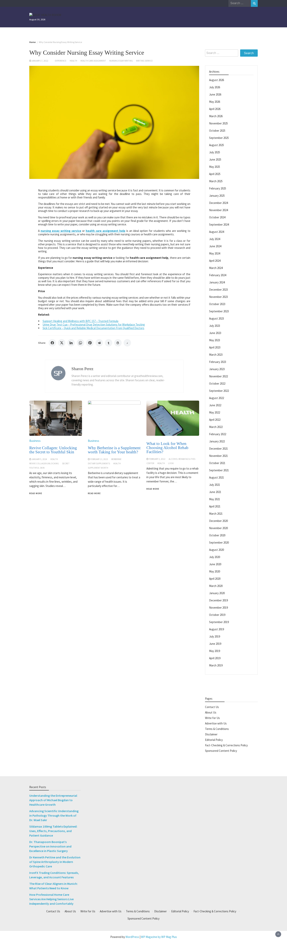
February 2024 (217, 275)
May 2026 (214, 101)
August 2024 (216, 231)
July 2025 (214, 152)
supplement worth (98, 467)
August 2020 (216, 549)
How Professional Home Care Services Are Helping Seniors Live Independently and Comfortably (51, 899)
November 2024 (218, 210)
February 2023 (217, 361)
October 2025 (217, 130)
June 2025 (215, 159)
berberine (116, 459)
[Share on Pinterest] (90, 342)
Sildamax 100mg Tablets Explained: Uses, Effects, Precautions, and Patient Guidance (53, 830)
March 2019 (216, 665)
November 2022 (218, 376)
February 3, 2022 (157, 459)
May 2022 (214, 412)
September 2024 (219, 224)
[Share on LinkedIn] (71, 342)
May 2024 (214, 253)
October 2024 (217, 217)
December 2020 (218, 520)
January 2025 (217, 195)
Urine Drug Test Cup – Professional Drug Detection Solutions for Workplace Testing (94, 324)
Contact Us (212, 707)
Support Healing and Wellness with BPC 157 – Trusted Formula (80, 321)
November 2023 (218, 296)
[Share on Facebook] (52, 342)
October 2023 (217, 304)
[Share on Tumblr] (108, 342)
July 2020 (214, 557)
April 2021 (214, 506)
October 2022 (217, 383)
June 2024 (215, 246)
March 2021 (216, 513)
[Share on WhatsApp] (80, 342)
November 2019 (218, 607)
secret (66, 463)
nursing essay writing (121, 60)
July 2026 (214, 87)
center (150, 463)
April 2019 (214, 658)
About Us (210, 712)
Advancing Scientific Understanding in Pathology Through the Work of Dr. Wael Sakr (53, 815)
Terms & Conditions (217, 728)
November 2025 (218, 123)
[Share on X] (61, 342)
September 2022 (219, 390)
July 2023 (214, 325)
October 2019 (217, 614)
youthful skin (37, 467)
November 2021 (218, 455)
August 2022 (216, 398)
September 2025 (219, 137)
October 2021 (217, 463)
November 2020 (218, 528)
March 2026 (216, 116)
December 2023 (218, 289)
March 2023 (216, 354)
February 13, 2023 (99, 459)
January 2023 (217, 369)
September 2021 (219, 470)
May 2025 (214, 166)
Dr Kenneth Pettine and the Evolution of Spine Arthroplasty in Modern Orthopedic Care (54, 861)
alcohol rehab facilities (182, 459)
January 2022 (217, 441)
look (171, 463)
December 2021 (218, 448)
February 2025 (217, 188)
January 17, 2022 (40, 60)
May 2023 (214, 340)
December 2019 (218, 600)
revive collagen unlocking (44, 463)
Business (35, 441)
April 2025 (214, 174)
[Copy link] (127, 342)
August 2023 (216, 318)
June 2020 (215, 564)
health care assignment (93, 60)
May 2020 (214, 571)
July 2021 (214, 484)
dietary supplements (99, 463)
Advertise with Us (216, 723)
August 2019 (216, 629)
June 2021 (215, 492)
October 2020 (217, 535)
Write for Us (212, 718)
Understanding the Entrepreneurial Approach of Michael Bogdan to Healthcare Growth (53, 800)
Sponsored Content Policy (221, 750)
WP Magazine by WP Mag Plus (159, 937)
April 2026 (214, 109)
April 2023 (214, 347)
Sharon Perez (82, 368)
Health (73, 60)
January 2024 (217, 282)
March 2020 (216, 586)
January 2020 (217, 593)
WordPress (132, 937)
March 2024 (216, 268)
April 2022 (214, 419)
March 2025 (216, 181)
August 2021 (216, 477)
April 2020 (214, 578)
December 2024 (218, 202)
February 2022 (217, 434)
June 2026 (215, 94)
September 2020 (219, 542)
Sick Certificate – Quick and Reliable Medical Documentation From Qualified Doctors (93, 328)
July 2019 (214, 636)
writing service (144, 60)
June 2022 (215, 405)
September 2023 (219, 311)
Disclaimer (211, 734)
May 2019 (214, 651)
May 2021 (214, 499)
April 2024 (214, 260)
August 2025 (216, 145)
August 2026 (216, 80)
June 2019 (215, 643)
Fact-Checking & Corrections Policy (226, 745)
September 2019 (219, 622)
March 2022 (216, 427)
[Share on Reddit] (99, 342)
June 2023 (215, 333)
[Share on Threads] (118, 342)
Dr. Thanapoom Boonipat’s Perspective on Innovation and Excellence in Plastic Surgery (50, 846)
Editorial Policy (214, 739)
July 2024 (214, 239)
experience (60, 60)
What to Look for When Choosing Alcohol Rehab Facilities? (167, 447)
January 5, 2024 (39, 459)
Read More (35, 493)
